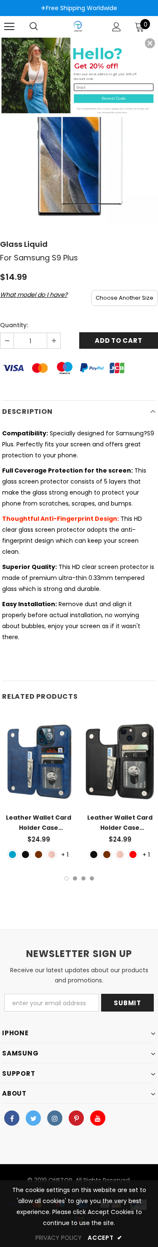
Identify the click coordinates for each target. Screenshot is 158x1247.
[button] (150, 43)
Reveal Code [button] (114, 98)
